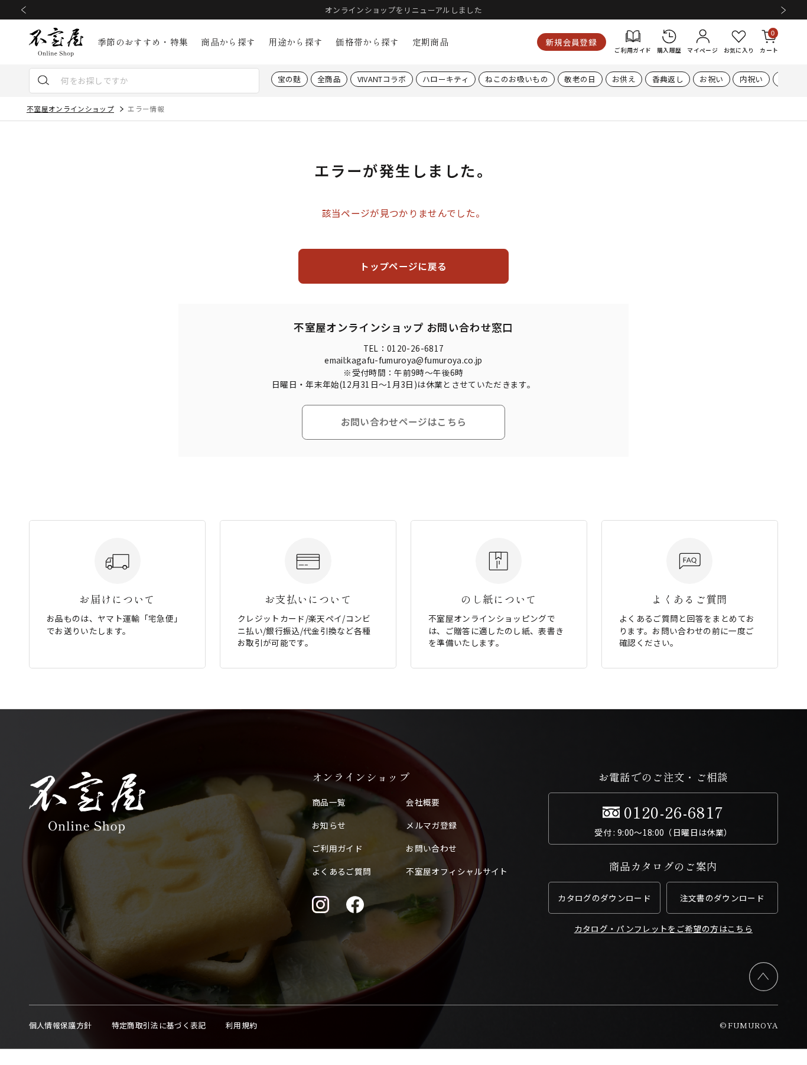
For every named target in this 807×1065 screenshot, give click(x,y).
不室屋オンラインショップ (70, 108)
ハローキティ (445, 79)
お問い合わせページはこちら (403, 421)
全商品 (329, 79)
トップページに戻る (403, 265)
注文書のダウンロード (722, 898)
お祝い (711, 79)
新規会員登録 (571, 42)
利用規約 (241, 1025)
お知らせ (329, 825)
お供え (624, 79)
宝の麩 (289, 79)
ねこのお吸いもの (516, 79)
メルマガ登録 (431, 825)
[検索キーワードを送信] (44, 81)
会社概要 (423, 802)
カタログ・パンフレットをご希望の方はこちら (663, 928)
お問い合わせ (431, 848)
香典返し (668, 79)
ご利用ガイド (337, 848)
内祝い (751, 79)
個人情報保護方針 (60, 1025)
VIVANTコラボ (381, 79)
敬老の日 (580, 79)
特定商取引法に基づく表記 (159, 1025)
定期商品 (430, 41)
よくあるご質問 (341, 871)
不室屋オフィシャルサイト (456, 871)
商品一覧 (329, 802)
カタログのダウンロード (604, 898)
